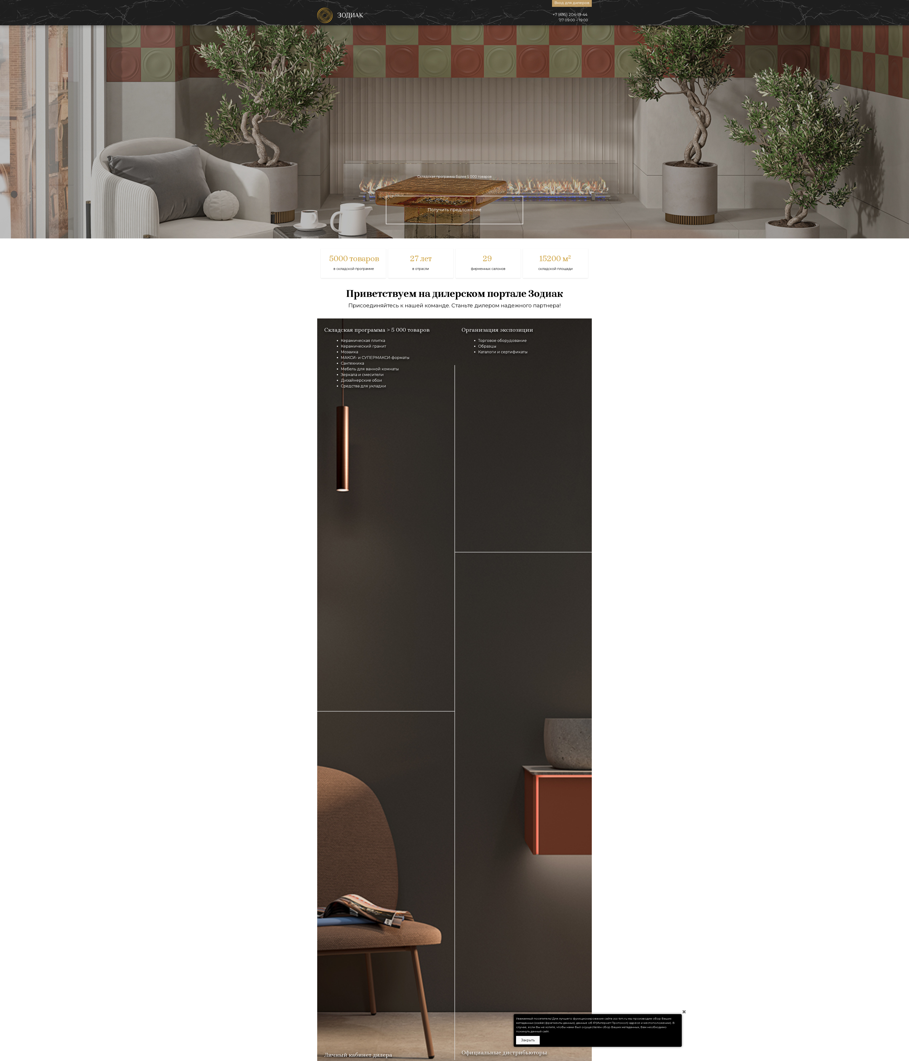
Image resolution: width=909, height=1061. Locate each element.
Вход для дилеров (571, 2)
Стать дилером (454, 209)
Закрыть (528, 1040)
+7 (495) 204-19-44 (570, 14)
